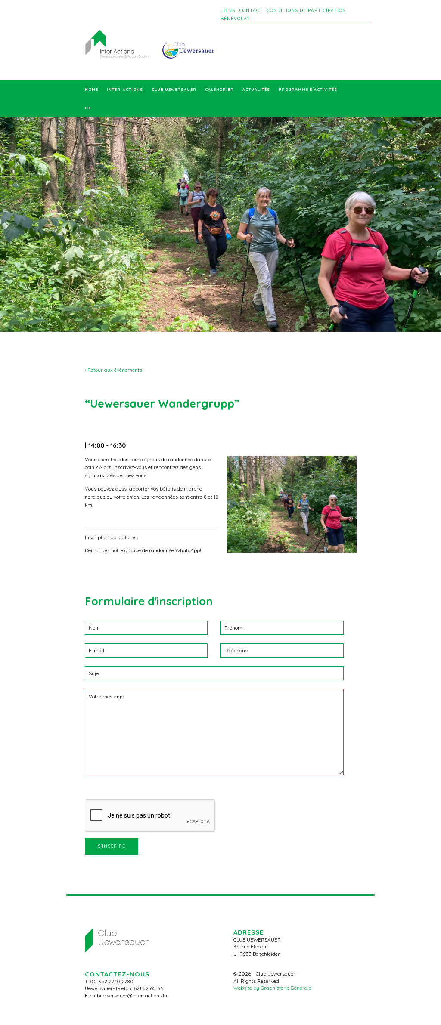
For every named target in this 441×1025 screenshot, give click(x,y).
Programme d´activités (308, 89)
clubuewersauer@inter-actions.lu (128, 995)
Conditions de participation (306, 10)
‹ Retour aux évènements (113, 370)
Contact (251, 10)
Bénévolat (235, 19)
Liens (227, 10)
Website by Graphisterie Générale (272, 988)
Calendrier (219, 89)
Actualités (256, 89)
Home (91, 89)
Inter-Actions (125, 89)
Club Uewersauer (174, 89)
